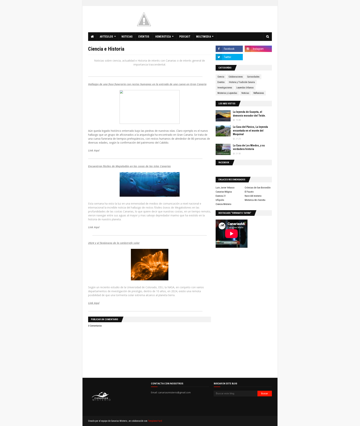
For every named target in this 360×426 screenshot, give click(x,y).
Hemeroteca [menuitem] (163, 36)
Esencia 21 (221, 195)
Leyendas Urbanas (245, 87)
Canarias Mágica (224, 191)
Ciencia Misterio (223, 204)
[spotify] (258, 57)
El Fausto (249, 191)
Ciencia (221, 76)
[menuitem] (92, 36)
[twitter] (229, 57)
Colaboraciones (236, 76)
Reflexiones (259, 93)
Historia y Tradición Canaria (242, 82)
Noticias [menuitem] (127, 36)
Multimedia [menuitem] (203, 36)
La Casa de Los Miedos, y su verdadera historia (249, 147)
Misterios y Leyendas (227, 93)
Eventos (221, 82)
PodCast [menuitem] (184, 36)
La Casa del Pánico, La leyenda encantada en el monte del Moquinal (250, 130)
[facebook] (229, 49)
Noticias (245, 93)
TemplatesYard (155, 421)
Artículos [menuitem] (106, 36)
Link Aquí (93, 227)
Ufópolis (220, 200)
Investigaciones (225, 87)
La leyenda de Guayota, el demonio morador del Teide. (249, 113)
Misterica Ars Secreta (255, 200)
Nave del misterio (253, 195)
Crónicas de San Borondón (258, 187)
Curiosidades (253, 76)
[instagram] (258, 49)
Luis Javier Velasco (225, 187)
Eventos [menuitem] (143, 36)
